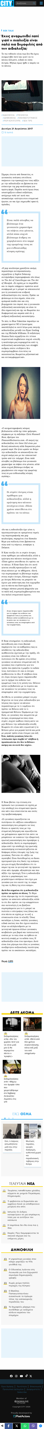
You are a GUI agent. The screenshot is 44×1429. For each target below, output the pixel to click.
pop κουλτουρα (12, 121)
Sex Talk (8, 30)
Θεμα (22, 1114)
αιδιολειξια (8, 115)
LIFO (10, 961)
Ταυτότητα (22, 1386)
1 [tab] (4, 1118)
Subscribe (22, 1392)
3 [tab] (12, 1118)
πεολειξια (22, 115)
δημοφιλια (10, 118)
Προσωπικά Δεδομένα (13, 1389)
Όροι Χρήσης (7, 1386)
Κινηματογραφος (28, 118)
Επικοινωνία (35, 1386)
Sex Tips (27, 121)
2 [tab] (8, 1118)
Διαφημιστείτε (33, 1389)
